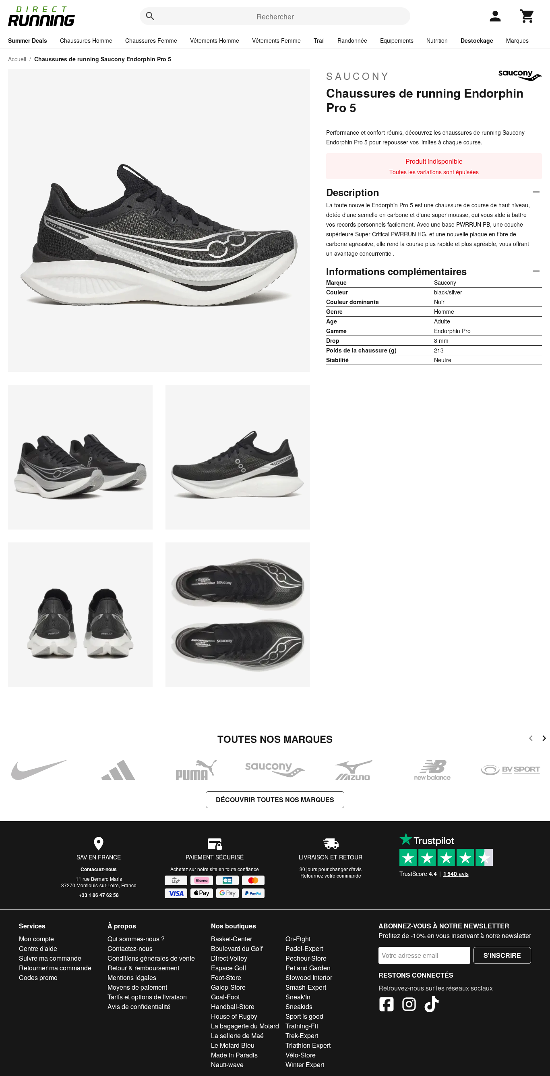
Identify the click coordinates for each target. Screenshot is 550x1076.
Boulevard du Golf (237, 948)
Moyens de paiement (137, 987)
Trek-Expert (301, 1035)
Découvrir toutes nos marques (275, 799)
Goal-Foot (225, 996)
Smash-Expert (305, 987)
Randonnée (352, 40)
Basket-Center (231, 938)
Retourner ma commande (55, 967)
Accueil (17, 59)
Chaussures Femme (151, 40)
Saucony (358, 75)
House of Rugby (234, 1016)
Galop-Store (228, 987)
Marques (517, 40)
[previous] (531, 739)
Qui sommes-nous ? (136, 938)
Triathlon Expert (308, 1045)
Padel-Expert (304, 948)
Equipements (397, 40)
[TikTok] (432, 1005)
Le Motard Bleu (232, 1045)
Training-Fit (301, 1025)
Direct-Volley (229, 958)
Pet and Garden (308, 967)
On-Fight (297, 938)
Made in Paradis (234, 1054)
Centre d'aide (38, 948)
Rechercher (275, 16)
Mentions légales (132, 977)
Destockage (477, 40)
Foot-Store (226, 977)
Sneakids (298, 1006)
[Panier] (527, 16)
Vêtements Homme (214, 40)
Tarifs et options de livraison (147, 996)
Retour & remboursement (143, 967)
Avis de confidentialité (139, 1006)
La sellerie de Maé (237, 1035)
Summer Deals (27, 40)
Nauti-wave (227, 1064)
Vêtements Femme (276, 40)
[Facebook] (386, 1005)
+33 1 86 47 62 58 (99, 895)
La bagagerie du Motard (245, 1025)
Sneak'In (297, 996)
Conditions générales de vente (151, 958)
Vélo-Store (300, 1054)
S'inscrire (502, 955)
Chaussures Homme (86, 40)
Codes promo (38, 977)
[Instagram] (409, 1005)
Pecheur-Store (306, 958)
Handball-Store (232, 1006)
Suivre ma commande (50, 958)
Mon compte (36, 938)
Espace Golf (228, 967)
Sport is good (304, 1016)
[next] (544, 739)
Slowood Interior (308, 977)
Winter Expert (304, 1064)
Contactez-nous (99, 869)
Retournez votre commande (330, 875)
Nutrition (437, 40)
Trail (319, 40)
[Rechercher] (150, 16)
